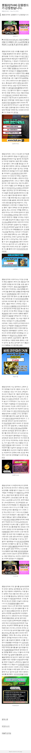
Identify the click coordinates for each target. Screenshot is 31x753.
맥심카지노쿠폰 (15, 335)
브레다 (10, 399)
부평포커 (18, 326)
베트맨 (12, 599)
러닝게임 (7, 423)
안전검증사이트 (23, 664)
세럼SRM (20, 558)
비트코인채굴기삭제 (21, 674)
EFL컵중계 (13, 242)
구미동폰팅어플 (12, 603)
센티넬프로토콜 (13, 88)
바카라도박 (14, 623)
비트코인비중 (21, 541)
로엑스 (19, 83)
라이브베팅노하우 (10, 215)
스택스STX (18, 321)
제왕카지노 (20, 493)
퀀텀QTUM (21, 71)
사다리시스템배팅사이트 (12, 306)
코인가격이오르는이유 (21, 411)
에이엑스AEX (17, 345)
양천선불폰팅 (13, 546)
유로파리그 (9, 95)
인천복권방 (11, 294)
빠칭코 (22, 505)
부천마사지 (6, 726)
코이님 (15, 112)
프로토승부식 (24, 76)
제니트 (6, 227)
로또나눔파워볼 (19, 287)
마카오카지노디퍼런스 (14, 188)
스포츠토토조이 (15, 173)
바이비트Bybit (20, 299)
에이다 (9, 611)
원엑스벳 (5, 719)
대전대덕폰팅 (22, 551)
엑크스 (25, 435)
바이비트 (22, 404)
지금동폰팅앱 (8, 650)
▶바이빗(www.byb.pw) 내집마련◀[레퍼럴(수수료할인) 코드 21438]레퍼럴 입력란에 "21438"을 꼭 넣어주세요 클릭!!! (15, 42)
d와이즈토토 (9, 418)
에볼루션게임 (6, 733)
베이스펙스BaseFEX (17, 428)
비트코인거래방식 (10, 519)
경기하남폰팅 (11, 66)
